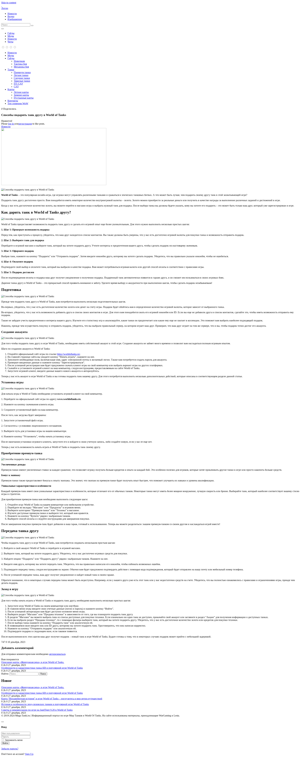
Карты (11, 89)
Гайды (11, 33)
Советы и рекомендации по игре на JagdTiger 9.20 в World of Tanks (37, 710)
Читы (10, 41)
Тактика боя (20, 64)
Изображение (15, 19)
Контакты (13, 100)
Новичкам (19, 61)
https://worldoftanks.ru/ (68, 354)
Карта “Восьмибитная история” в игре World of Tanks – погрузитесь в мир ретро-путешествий (51, 698)
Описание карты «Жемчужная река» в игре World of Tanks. (32, 662)
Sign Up (29, 754)
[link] (150, 121)
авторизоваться (57, 654)
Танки (11, 69)
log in (11, 123)
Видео (11, 16)
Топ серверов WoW (18, 103)
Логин (4, 8)
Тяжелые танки (22, 81)
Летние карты (21, 92)
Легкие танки (21, 75)
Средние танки (22, 78)
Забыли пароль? (9, 748)
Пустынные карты (24, 97)
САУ (16, 86)
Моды (11, 36)
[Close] (2, 721)
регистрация (25, 123)
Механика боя (21, 66)
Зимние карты (21, 95)
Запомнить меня (13, 740)
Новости (12, 13)
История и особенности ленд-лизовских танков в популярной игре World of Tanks (45, 704)
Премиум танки (22, 72)
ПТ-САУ (18, 83)
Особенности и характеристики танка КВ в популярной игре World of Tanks (42, 668)
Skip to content (8, 2)
